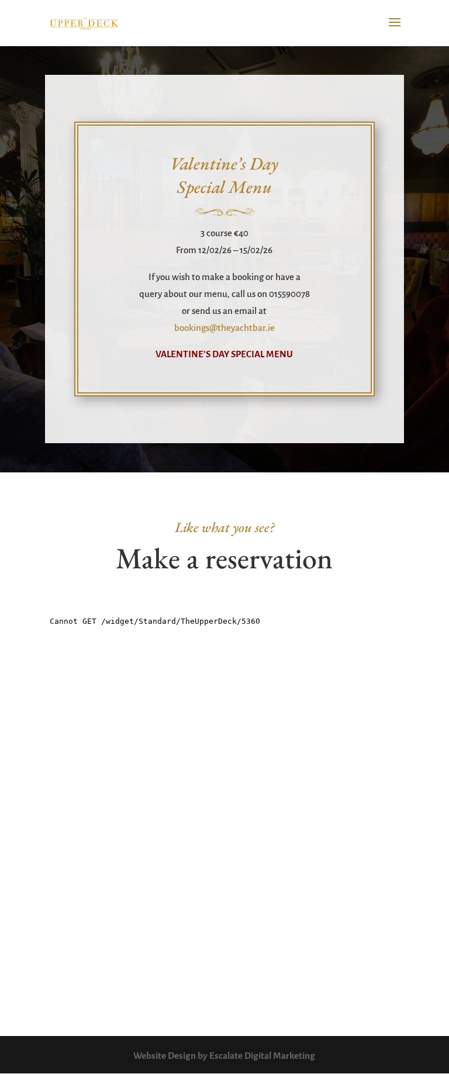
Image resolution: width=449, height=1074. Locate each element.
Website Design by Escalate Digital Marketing (224, 1056)
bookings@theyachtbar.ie (224, 328)
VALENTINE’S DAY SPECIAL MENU (224, 354)
